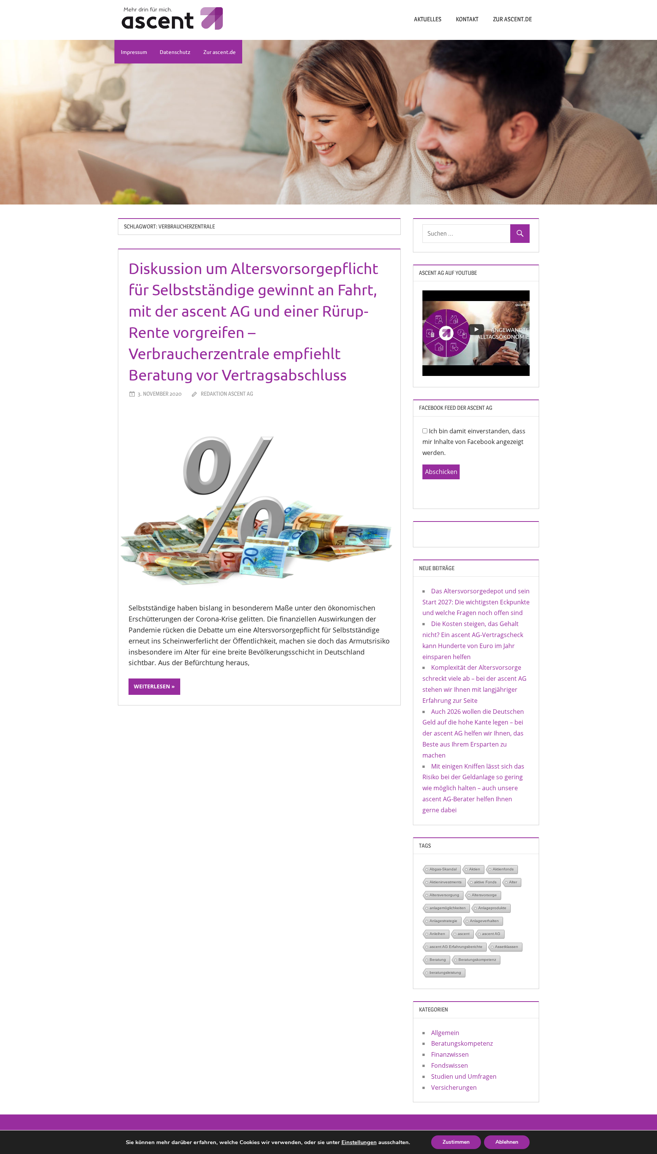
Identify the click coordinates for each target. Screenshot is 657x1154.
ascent (464, 934)
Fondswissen (449, 1065)
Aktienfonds (503, 869)
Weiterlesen (152, 686)
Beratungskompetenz (477, 959)
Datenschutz (175, 51)
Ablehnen (506, 1142)
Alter (513, 882)
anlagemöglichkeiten (448, 908)
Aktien (474, 869)
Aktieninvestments (446, 882)
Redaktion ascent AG (227, 393)
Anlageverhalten (484, 921)
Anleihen (437, 934)
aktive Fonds (485, 882)
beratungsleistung (445, 972)
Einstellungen (359, 1142)
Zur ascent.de (512, 19)
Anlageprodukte (492, 908)
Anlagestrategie (443, 921)
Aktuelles (427, 19)
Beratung (438, 959)
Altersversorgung (444, 895)
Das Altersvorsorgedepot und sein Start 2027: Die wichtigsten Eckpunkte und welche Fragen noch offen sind (476, 602)
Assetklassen (506, 947)
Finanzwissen (450, 1054)
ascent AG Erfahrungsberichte (456, 947)
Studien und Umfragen (464, 1076)
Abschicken (441, 472)
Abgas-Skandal (443, 869)
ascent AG (491, 934)
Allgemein (445, 1033)
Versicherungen (454, 1087)
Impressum (134, 51)
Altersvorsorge (484, 895)
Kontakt (467, 19)
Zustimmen (456, 1142)
